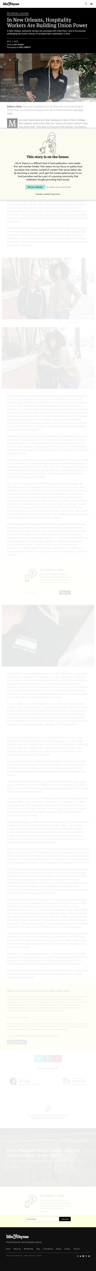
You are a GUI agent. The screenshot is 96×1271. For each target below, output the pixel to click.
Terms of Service (30, 1255)
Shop (38, 1249)
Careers (67, 1249)
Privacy (39, 1255)
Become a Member (35, 187)
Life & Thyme (17, 1236)
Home (8, 1249)
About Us (17, 1249)
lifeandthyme (11, 6)
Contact (77, 1249)
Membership (28, 1249)
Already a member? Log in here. (48, 194)
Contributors (48, 1249)
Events (58, 1249)
